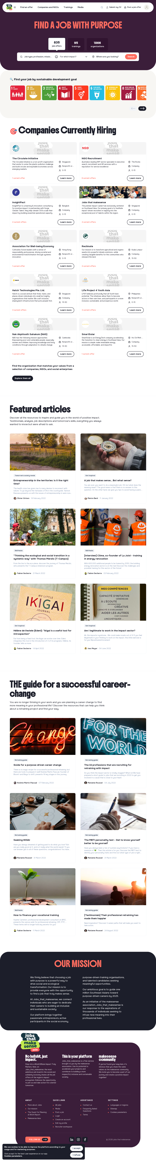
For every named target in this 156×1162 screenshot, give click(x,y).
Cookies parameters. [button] (13, 1156)
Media (80, 7)
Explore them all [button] (22, 378)
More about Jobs (35, 1105)
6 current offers (89, 178)
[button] (142, 108)
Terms (85, 1115)
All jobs (58, 1105)
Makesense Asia (34, 1118)
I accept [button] (76, 1148)
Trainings (68, 7)
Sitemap (113, 1109)
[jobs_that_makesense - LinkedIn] (71, 1139)
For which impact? (68, 56)
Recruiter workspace (63, 1127)
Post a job (59, 1112)
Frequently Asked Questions (90, 1110)
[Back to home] (30, 1042)
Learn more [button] (66, 178)
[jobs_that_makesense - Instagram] (78, 1139)
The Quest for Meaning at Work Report (37, 1113)
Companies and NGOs (48, 7)
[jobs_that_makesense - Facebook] (85, 1139)
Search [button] (131, 56)
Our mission (32, 1109)
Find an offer (26, 7)
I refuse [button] (76, 1155)
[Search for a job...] (102, 7)
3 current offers (19, 310)
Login (57, 1116)
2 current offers (19, 222)
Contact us (87, 1105)
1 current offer (18, 178)
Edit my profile (61, 1123)
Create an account (62, 1119)
